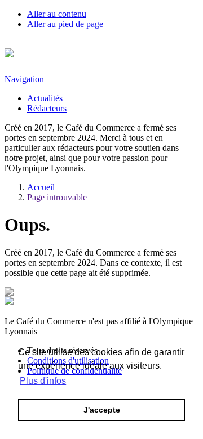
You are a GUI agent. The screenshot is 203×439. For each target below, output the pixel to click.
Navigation (24, 79)
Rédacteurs (47, 108)
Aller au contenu (56, 14)
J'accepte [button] (101, 409)
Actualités (45, 98)
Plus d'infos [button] (43, 381)
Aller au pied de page (65, 24)
